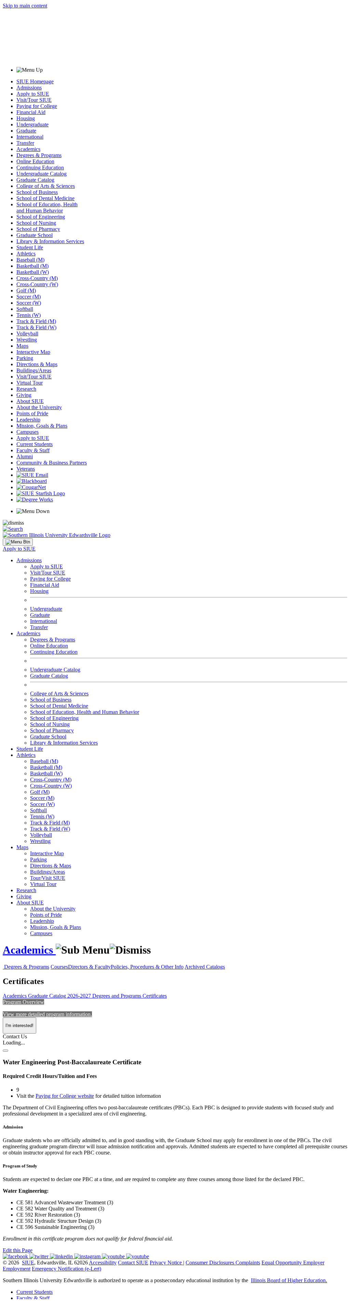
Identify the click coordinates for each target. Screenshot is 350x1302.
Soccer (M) (28, 297)
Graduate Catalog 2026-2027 (60, 996)
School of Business (37, 192)
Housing (25, 118)
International (29, 137)
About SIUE (30, 401)
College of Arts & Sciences (45, 186)
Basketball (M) (32, 266)
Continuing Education (40, 167)
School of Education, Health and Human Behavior (47, 207)
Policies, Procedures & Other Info (147, 967)
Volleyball (27, 333)
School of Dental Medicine (45, 198)
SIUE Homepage (35, 81)
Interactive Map (33, 352)
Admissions (29, 88)
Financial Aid (30, 112)
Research (26, 389)
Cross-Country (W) (37, 284)
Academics (28, 149)
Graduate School (34, 235)
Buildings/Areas (33, 370)
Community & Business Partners (51, 463)
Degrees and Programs (117, 996)
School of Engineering (40, 217)
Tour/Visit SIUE (47, 878)
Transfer (25, 143)
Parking (24, 358)
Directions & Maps (36, 364)
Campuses (27, 432)
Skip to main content (25, 6)
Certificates (155, 996)
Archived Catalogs (205, 967)
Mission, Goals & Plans (41, 426)
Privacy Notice (166, 1262)
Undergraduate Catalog (41, 174)
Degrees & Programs (39, 155)
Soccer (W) (28, 303)
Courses (59, 967)
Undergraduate (32, 124)
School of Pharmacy (38, 229)
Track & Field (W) (36, 327)
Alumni (24, 456)
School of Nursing (36, 223)
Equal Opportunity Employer (292, 1262)
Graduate (26, 131)
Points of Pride (32, 413)
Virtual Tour (29, 383)
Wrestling (26, 340)
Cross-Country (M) (37, 278)
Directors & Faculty (89, 967)
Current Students (34, 444)
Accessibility (103, 1262)
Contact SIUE (133, 1262)
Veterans (25, 469)
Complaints (247, 1262)
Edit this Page (17, 1250)
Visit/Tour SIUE (34, 100)
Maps (22, 346)
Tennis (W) (28, 315)
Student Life (29, 247)
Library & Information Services (50, 241)
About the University (39, 407)
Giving (23, 395)
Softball (24, 309)
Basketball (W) (32, 272)
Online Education (35, 161)
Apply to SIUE (32, 94)
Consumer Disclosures (210, 1262)
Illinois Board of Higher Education (288, 1280)
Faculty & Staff (33, 450)
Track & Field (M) (36, 321)
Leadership (28, 420)
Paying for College (36, 106)
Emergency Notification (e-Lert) (66, 1269)
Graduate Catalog (35, 180)
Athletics (26, 254)
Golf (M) (26, 290)
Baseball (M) (30, 260)
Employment (16, 1269)
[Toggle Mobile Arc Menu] (18, 542)
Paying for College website (65, 1096)
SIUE (28, 1262)
